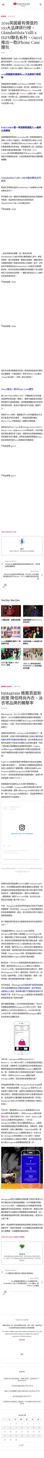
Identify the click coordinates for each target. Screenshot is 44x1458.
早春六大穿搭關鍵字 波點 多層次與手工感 (17, 1391)
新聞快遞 (3, 16)
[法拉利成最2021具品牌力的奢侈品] (33, 632)
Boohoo (4, 93)
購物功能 (4, 1116)
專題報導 (3, 686)
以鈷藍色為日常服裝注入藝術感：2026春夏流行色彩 (20, 1402)
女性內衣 (16, 1237)
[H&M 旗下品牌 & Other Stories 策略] (11, 654)
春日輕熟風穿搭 (18, 1396)
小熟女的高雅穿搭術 (17, 1386)
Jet (4, 52)
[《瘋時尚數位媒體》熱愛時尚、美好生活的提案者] (22, 4)
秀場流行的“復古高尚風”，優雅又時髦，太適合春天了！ (22, 1378)
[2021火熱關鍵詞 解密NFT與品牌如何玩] (11, 632)
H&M (14, 532)
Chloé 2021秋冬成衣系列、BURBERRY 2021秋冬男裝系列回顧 (32, 665)
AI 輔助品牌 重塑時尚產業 (10, 620)
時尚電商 (21, 1237)
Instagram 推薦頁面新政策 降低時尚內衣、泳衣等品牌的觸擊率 (22, 697)
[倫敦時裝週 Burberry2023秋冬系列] (33, 611)
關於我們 (22, 1340)
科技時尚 (9, 686)
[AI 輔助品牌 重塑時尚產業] (11, 611)
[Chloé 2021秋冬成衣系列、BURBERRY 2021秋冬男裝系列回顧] (33, 654)
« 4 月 (21, 1445)
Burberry (24, 93)
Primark (16, 100)
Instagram (9, 1237)
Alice (5, 708)
